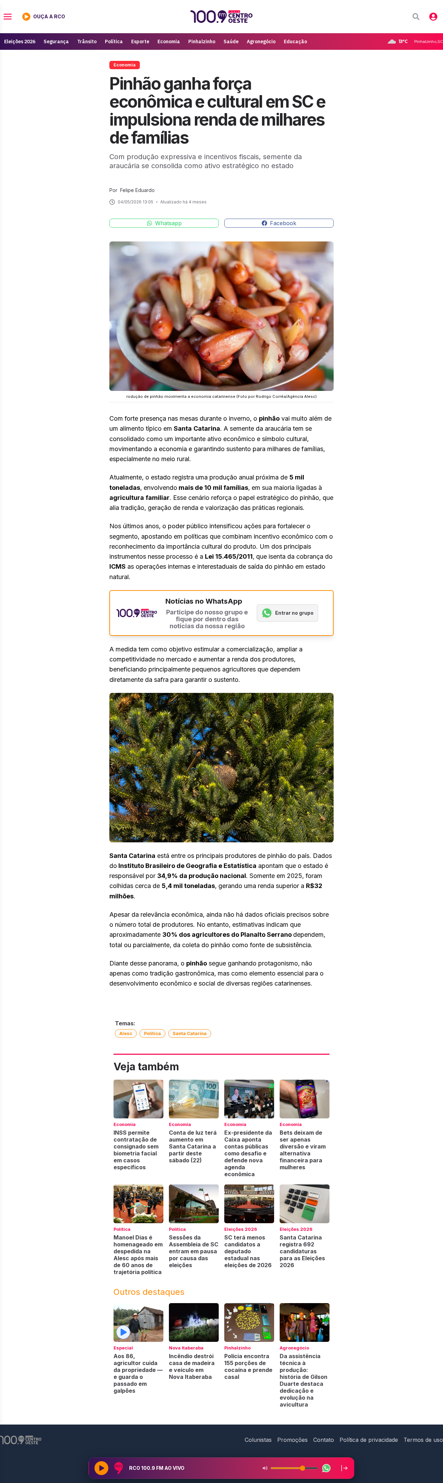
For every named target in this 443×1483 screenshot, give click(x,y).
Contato (323, 1439)
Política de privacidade (369, 1439)
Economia (168, 41)
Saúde (231, 41)
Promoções (292, 1439)
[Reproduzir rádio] (101, 1468)
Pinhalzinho (201, 41)
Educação (295, 41)
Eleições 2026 (19, 41)
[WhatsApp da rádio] (326, 1468)
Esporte (140, 41)
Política (114, 41)
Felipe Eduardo (137, 190)
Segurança (56, 41)
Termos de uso (423, 1439)
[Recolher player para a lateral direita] (344, 1468)
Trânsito (87, 41)
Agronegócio (261, 41)
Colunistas (258, 1439)
